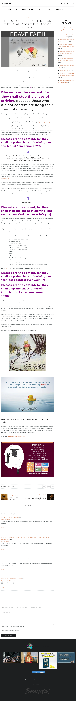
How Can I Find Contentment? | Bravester (11, 578)
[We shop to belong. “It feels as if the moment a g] (29, 657)
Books (40, 9)
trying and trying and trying (43, 122)
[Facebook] (61, 3)
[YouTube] (68, 3)
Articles (31, 9)
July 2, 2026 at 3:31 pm (6, 519)
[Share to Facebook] (43, 487)
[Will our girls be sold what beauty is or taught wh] (11, 657)
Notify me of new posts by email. (11, 630)
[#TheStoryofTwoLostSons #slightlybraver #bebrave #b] (48, 660)
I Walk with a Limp (64, 70)
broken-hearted (5, 178)
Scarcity (28, 17)
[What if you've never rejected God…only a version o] (66, 657)
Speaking (23, 9)
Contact (49, 9)
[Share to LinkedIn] (50, 487)
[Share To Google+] (53, 487)
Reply (2, 527)
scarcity (27, 109)
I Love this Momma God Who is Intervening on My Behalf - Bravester (18, 559)
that (48, 85)
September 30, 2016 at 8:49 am (8, 580)
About (16, 9)
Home (9, 9)
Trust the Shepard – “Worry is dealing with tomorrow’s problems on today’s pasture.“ (66, 30)
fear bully (8, 268)
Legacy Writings (59, 9)
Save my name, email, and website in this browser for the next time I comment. (22, 607)
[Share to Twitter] (45, 487)
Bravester (6, 3)
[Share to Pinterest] (48, 487)
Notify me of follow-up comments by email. (13, 626)
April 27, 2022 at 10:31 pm (7, 541)
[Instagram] (64, 3)
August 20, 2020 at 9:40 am (7, 561)
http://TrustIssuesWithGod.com (16, 436)
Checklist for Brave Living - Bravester (10, 517)
